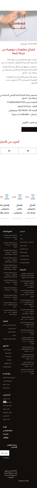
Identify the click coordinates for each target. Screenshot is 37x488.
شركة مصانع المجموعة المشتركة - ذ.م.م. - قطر (27, 318)
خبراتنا (21, 238)
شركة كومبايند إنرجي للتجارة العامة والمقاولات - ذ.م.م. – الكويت (27, 364)
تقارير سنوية (6, 409)
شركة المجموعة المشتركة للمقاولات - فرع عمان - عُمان (10, 282)
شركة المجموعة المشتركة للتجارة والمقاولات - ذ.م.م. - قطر (27, 324)
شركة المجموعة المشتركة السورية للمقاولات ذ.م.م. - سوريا (10, 304)
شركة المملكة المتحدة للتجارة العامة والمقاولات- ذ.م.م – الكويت (27, 356)
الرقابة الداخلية (12, 331)
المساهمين (6, 415)
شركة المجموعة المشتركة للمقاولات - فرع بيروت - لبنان (10, 237)
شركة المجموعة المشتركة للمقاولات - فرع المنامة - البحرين (10, 297)
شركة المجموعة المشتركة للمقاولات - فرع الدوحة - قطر (10, 289)
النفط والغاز (8, 353)
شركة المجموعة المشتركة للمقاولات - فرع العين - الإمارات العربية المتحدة (10, 252)
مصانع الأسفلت (7, 381)
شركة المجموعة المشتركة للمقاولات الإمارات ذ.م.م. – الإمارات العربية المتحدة (27, 293)
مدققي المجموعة (7, 412)
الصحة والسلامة (24, 259)
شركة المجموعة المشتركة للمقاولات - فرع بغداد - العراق (10, 244)
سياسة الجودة (23, 252)
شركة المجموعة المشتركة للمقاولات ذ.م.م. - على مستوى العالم (10, 312)
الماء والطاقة (7, 363)
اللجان (14, 335)
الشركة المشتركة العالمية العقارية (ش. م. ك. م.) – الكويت (27, 371)
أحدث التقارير (6, 398)
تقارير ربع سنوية (7, 405)
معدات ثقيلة (6, 384)
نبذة (21, 235)
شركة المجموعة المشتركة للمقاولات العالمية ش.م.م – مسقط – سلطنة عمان (27, 284)
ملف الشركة (6, 419)
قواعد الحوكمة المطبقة (9, 338)
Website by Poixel (23, 480)
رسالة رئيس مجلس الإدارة (27, 242)
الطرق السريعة (7, 349)
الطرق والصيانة (7, 366)
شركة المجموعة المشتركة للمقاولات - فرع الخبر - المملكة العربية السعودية (10, 274)
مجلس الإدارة (23, 245)
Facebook (6, 457)
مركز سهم (8, 402)
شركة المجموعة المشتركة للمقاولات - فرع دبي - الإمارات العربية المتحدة (10, 259)
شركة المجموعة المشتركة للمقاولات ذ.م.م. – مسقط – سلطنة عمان (27, 311)
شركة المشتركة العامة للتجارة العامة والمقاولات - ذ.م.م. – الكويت (27, 349)
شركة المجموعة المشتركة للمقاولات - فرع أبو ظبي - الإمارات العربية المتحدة (10, 267)
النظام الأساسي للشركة (9, 325)
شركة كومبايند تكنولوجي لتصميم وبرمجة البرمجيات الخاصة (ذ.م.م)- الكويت (27, 275)
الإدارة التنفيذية (24, 248)
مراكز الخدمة (6, 387)
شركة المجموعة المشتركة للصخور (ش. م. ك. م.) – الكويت (27, 332)
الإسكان (9, 359)
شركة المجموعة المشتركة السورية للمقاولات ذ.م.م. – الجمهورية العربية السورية (27, 303)
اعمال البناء (8, 356)
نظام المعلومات (24, 255)
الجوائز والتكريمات (24, 262)
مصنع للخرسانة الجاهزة (9, 377)
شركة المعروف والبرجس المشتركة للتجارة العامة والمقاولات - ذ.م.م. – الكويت (27, 340)
